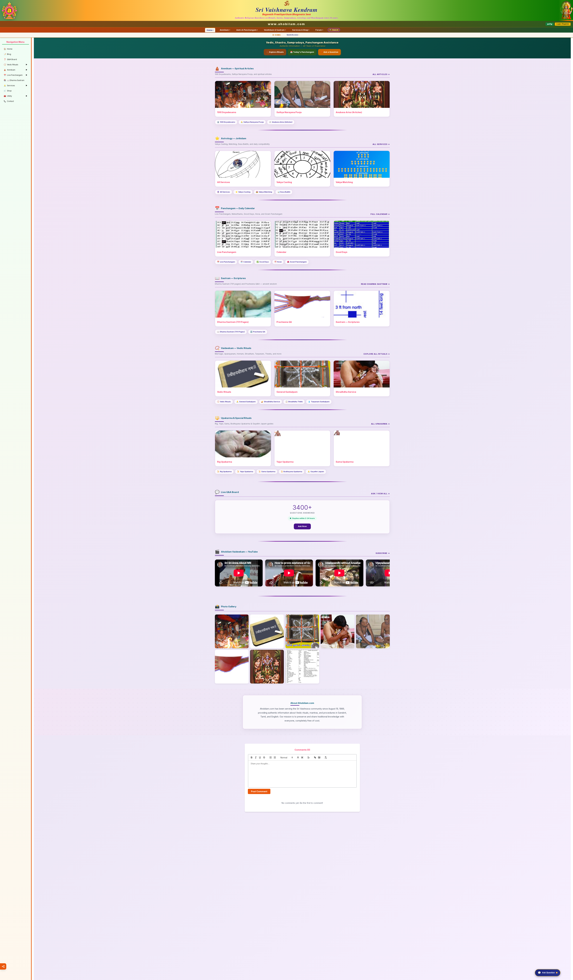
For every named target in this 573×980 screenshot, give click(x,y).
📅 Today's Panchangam (302, 52)
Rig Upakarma (224, 472)
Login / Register (562, 24)
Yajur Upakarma (245, 472)
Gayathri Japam (316, 472)
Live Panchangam (226, 262)
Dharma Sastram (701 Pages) (231, 332)
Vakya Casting (242, 192)
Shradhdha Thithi (294, 402)
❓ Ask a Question (329, 52)
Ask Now (302, 526)
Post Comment (259, 791)
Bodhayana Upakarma (291, 472)
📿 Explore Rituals (275, 52)
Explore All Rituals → (377, 354)
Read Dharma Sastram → (375, 284)
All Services (223, 192)
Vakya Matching (264, 192)
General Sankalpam (246, 402)
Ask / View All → (380, 493)
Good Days (263, 262)
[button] (286, 757)
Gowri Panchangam (297, 262)
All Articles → (381, 74)
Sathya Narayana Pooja (252, 122)
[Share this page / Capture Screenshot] (3, 966)
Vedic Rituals (224, 402)
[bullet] (275, 757)
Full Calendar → (380, 214)
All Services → (381, 144)
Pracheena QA (257, 332)
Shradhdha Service (270, 402)
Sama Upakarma (267, 472)
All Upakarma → (380, 424)
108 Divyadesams (226, 122)
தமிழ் (549, 24)
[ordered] (270, 757)
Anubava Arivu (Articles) (280, 122)
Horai (278, 262)
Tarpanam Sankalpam (318, 402)
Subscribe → (383, 553)
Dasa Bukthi (284, 192)
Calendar (246, 262)
